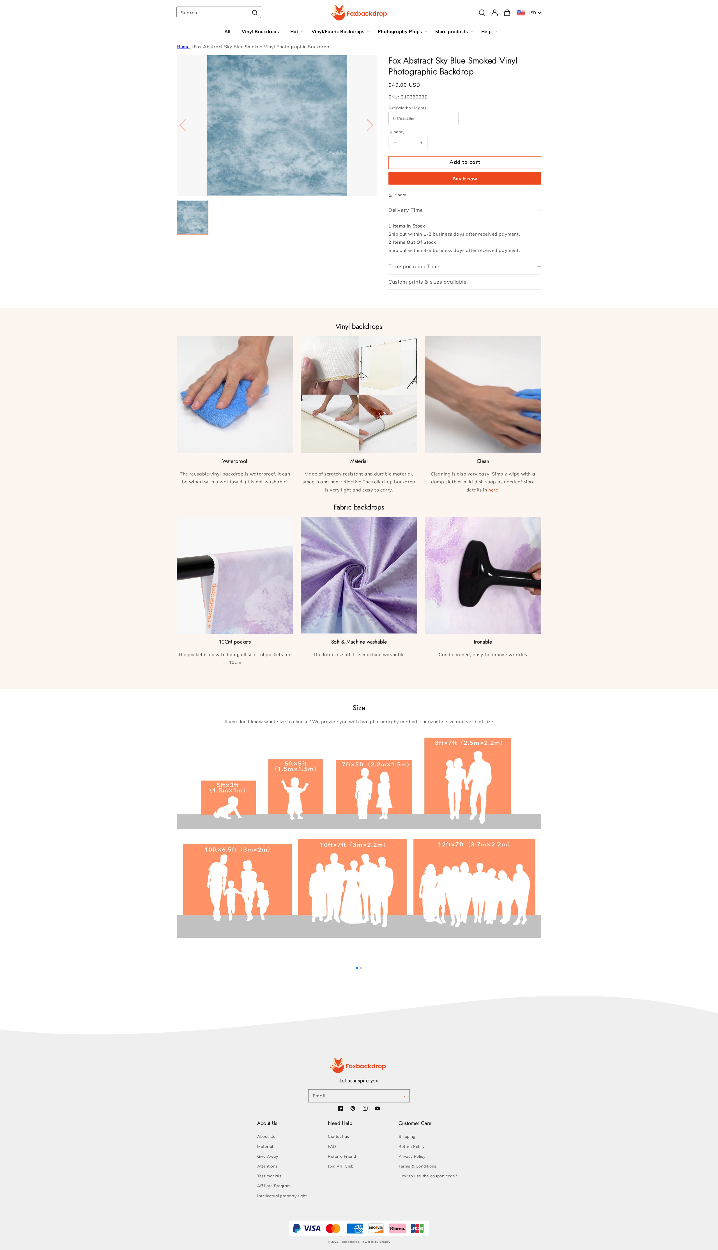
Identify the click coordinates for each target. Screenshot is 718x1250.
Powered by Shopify (375, 1242)
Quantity (396, 132)
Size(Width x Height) (407, 107)
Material (265, 1146)
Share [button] (400, 194)
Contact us (338, 1136)
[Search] (254, 12)
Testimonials (269, 1175)
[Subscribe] (403, 1096)
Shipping (407, 1136)
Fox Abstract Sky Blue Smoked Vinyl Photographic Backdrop (262, 46)
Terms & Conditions (417, 1166)
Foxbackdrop (350, 1242)
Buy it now (465, 178)
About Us (266, 1136)
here (493, 490)
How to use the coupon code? (428, 1175)
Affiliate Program (274, 1185)
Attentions (267, 1166)
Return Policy (412, 1146)
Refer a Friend (342, 1156)
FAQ (332, 1146)
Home (183, 46)
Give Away (267, 1156)
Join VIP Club (341, 1166)
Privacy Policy (412, 1156)
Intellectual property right (282, 1195)
